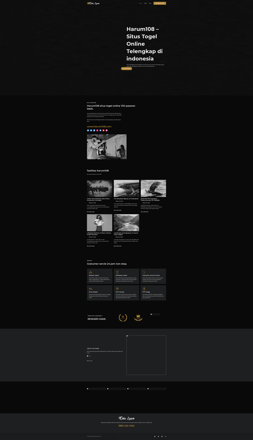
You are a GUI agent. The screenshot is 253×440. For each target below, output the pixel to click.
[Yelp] (165, 436)
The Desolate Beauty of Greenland (126, 199)
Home (140, 3)
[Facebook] (154, 436)
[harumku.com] (93, 3)
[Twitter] (158, 436)
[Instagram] (161, 436)
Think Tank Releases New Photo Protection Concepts (98, 199)
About (145, 3)
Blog (150, 3)
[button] (160, 3)
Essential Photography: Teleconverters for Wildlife (150, 199)
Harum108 (128, 64)
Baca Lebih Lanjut (90, 211)
